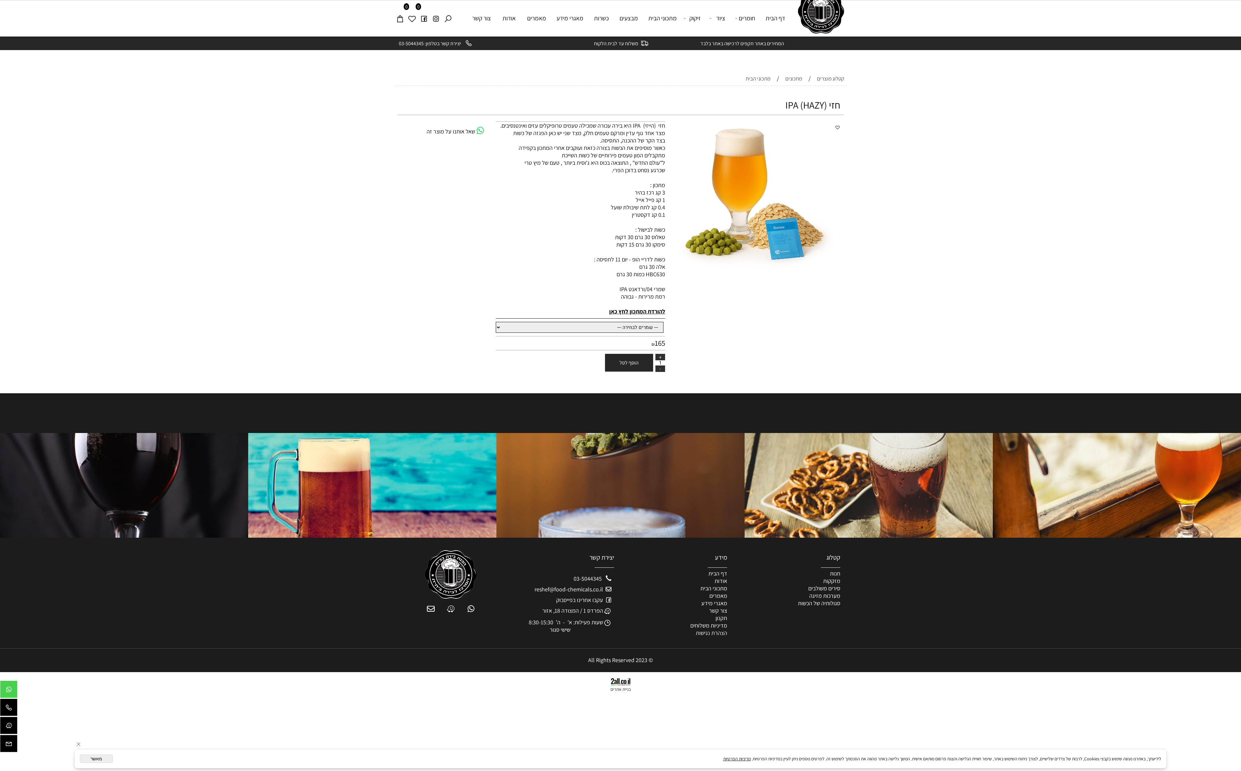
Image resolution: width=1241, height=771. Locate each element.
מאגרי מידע (570, 18)
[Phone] (9, 709)
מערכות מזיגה (824, 595)
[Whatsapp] (9, 690)
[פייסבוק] (424, 18)
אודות (509, 18)
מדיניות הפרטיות (737, 759)
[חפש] (448, 18)
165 (660, 343)
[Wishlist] (412, 18)
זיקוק (695, 18)
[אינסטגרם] (436, 18)
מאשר (96, 758)
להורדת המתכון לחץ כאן (637, 311)
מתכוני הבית (662, 18)
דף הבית (775, 18)
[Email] (9, 745)
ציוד (720, 18)
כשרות (601, 18)
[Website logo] (818, 17)
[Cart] (400, 18)
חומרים (747, 18)
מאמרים (536, 18)
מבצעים (629, 18)
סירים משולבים (824, 588)
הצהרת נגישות (711, 633)
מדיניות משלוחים (708, 625)
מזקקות (831, 581)
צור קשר (481, 18)
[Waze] (9, 727)
